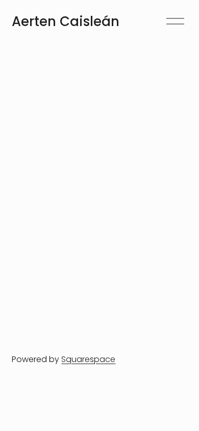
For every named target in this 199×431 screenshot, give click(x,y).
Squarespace (88, 359)
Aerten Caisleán (65, 21)
